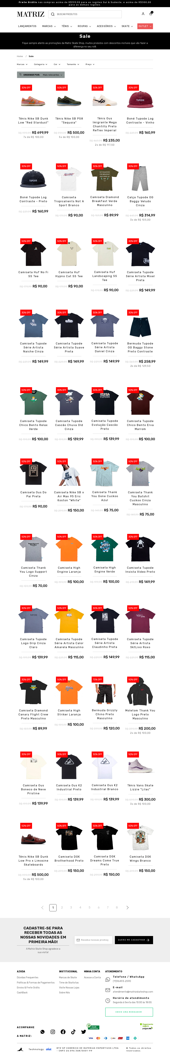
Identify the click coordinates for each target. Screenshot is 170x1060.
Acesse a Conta (92, 977)
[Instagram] (52, 1031)
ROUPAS (83, 26)
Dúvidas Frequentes (27, 977)
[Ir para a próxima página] (126, 908)
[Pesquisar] (52, 14)
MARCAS (47, 26)
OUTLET (144, 26)
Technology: (37, 1049)
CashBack (22, 992)
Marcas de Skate (68, 977)
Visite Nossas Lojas (69, 987)
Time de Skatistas (69, 982)
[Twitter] (83, 1031)
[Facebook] (63, 1031)
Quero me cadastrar (131, 940)
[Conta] (143, 14)
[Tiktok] (73, 1031)
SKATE (126, 26)
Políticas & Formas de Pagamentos (36, 982)
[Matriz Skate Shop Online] (30, 14)
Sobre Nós (64, 992)
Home (22, 56)
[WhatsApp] (42, 1031)
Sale (31, 56)
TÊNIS (66, 26)
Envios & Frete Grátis (28, 987)
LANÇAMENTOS (27, 26)
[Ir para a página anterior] (43, 908)
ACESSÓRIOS (105, 26)
